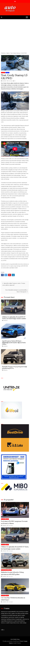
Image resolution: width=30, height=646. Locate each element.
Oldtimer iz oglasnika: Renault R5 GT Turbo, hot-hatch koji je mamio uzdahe (14, 317)
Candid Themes (17, 643)
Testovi (7, 72)
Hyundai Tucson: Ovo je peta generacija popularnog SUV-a (14, 367)
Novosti (3, 72)
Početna (3, 53)
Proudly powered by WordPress (11, 641)
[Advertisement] (15, 34)
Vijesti (7, 53)
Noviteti (3, 519)
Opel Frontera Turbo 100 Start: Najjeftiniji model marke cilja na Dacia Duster (14, 342)
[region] (15, 100)
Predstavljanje (4, 570)
